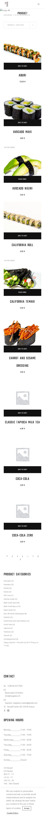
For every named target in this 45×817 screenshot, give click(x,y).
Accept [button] (27, 808)
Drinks (6, 588)
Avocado (7, 581)
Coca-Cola (22, 479)
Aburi (22, 75)
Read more (22, 179)
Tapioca (7, 628)
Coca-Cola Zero (22, 535)
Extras (6, 592)
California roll (22, 245)
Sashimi (7, 617)
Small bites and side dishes (15, 621)
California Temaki (22, 301)
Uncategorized (10, 639)
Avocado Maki (22, 132)
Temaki (6, 635)
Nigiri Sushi (8, 610)
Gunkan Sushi (9, 599)
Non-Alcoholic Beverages (14, 614)
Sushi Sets (8, 624)
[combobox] (20, 25)
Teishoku (7, 632)
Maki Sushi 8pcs (10, 606)
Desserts (7, 584)
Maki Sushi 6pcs (10, 603)
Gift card (7, 595)
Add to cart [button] (22, 66)
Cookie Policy (12, 813)
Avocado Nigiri (22, 188)
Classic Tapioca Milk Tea (22, 422)
